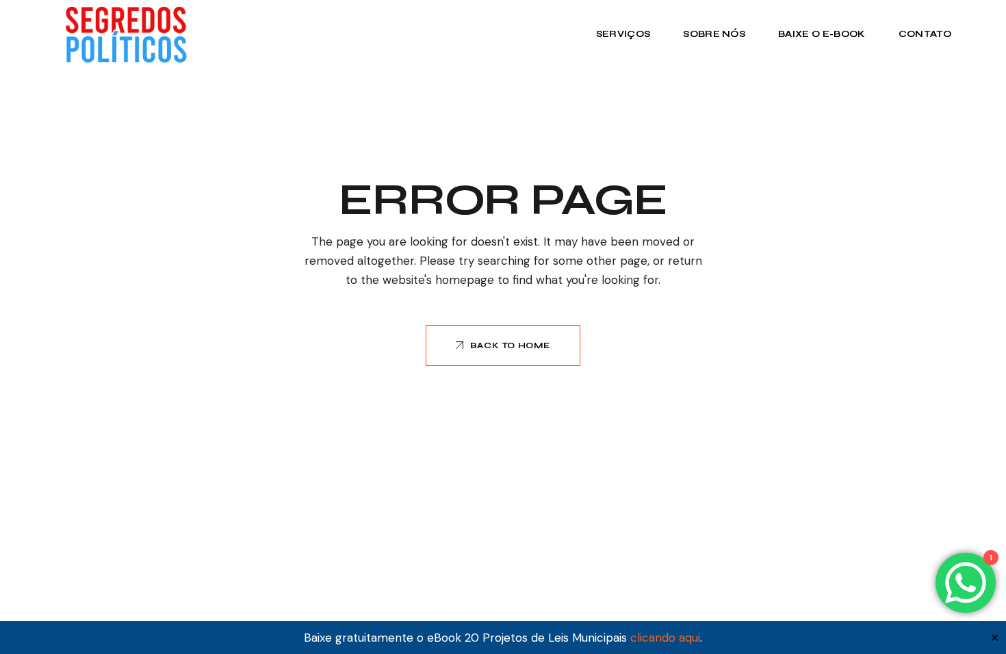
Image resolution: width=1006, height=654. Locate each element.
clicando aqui (665, 637)
